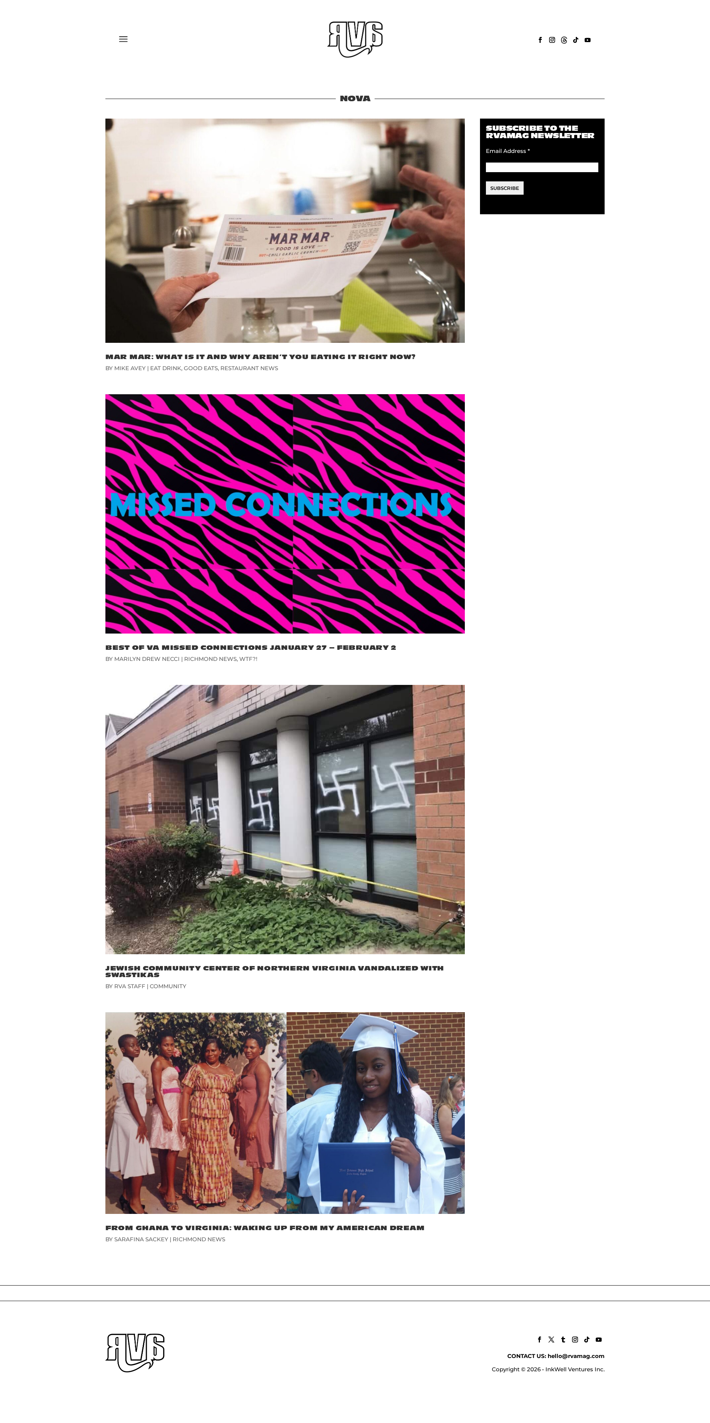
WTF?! (248, 658)
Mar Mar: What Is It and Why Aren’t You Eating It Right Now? (260, 357)
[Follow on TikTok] (576, 40)
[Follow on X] (551, 1339)
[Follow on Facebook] (540, 40)
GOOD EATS (201, 368)
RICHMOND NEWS (210, 658)
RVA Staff (129, 986)
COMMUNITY (168, 986)
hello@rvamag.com (576, 1355)
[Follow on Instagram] (552, 40)
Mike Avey (130, 368)
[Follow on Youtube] (588, 40)
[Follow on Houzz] (564, 40)
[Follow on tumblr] (563, 1339)
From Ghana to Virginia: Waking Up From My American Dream (265, 1228)
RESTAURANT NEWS (249, 368)
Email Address (508, 150)
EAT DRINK (165, 368)
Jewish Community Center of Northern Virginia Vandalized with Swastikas (274, 972)
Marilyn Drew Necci (147, 658)
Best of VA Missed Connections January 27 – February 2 (250, 648)
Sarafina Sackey (141, 1239)
